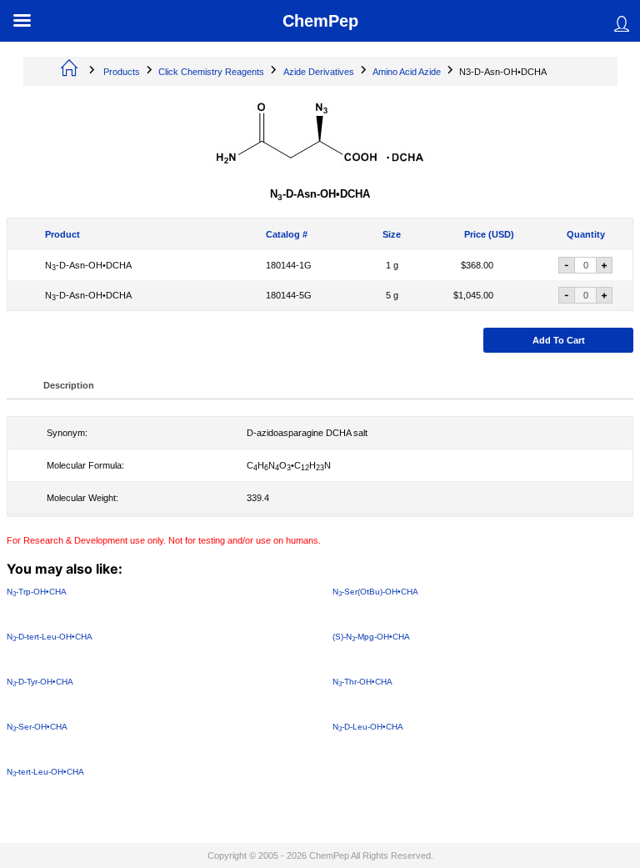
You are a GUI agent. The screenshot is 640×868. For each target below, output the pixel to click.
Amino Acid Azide (406, 72)
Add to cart (558, 340)
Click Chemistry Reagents (211, 72)
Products (121, 72)
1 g (392, 265)
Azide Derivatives (318, 72)
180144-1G (289, 265)
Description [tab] (68, 385)
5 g (392, 295)
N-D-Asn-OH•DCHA (88, 265)
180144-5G (289, 295)
